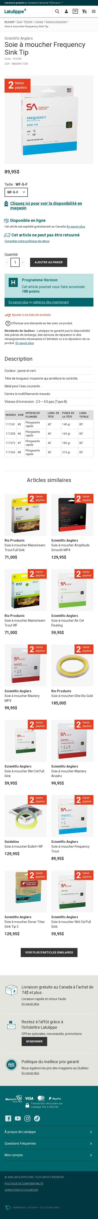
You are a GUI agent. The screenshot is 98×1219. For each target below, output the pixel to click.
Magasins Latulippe (16, 11)
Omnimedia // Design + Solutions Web (36, 1207)
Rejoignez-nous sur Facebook (8, 1118)
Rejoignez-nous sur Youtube (17, 1118)
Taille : (16, 184)
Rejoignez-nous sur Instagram (27, 1118)
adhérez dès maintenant (51, 302)
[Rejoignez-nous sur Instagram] (27, 1118)
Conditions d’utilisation (21, 1190)
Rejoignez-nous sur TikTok (37, 1118)
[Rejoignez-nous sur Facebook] (8, 1118)
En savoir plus (76, 226)
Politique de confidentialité (24, 1183)
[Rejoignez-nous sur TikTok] (37, 1118)
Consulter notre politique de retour (27, 241)
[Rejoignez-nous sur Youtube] (17, 1118)
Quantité (11, 254)
